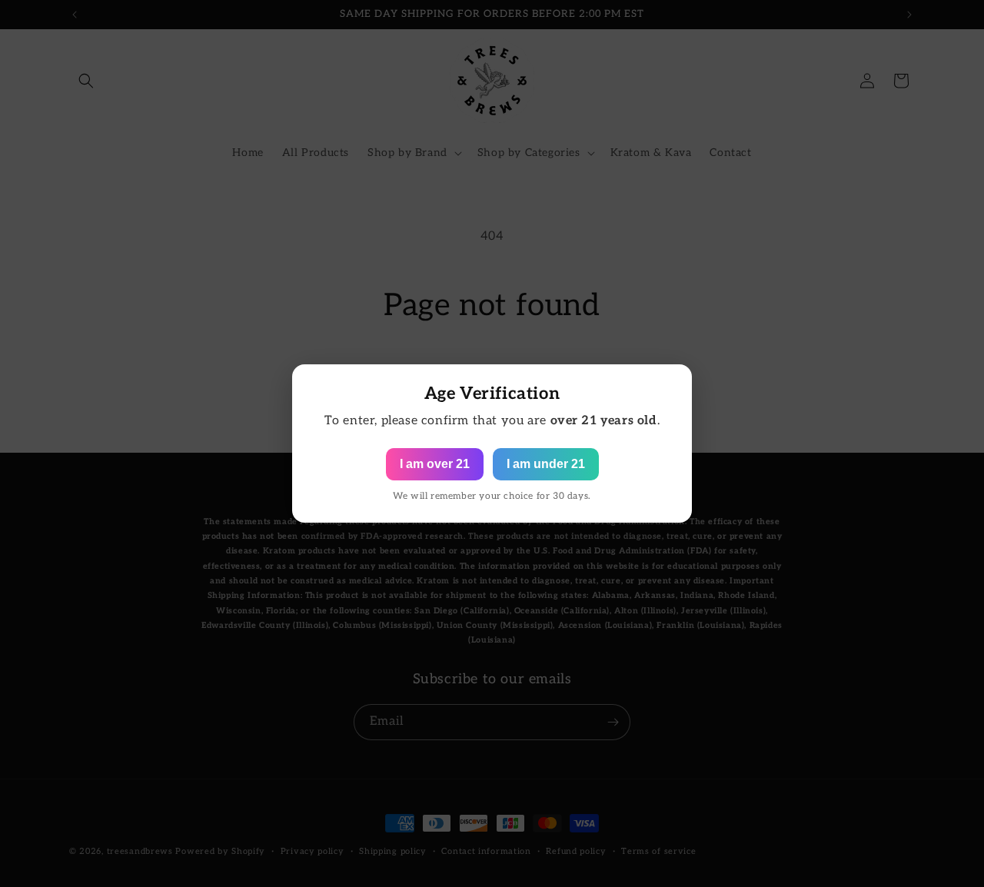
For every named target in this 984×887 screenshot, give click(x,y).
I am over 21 (435, 463)
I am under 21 (546, 463)
